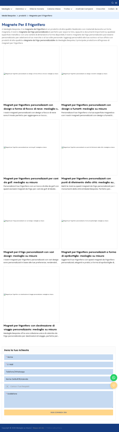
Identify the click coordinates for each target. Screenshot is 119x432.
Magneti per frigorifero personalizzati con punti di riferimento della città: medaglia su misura (87, 180)
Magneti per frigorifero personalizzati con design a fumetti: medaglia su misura (86, 106)
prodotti (22, 15)
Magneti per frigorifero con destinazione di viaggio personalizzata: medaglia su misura (30, 327)
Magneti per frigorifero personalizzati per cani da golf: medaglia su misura (30, 180)
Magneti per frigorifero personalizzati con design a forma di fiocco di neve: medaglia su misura (31, 107)
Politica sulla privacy (54, 428)
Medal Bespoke (9, 15)
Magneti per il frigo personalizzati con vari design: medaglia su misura (28, 253)
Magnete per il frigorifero (40, 15)
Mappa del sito (38, 428)
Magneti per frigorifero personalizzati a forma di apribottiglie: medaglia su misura (88, 253)
